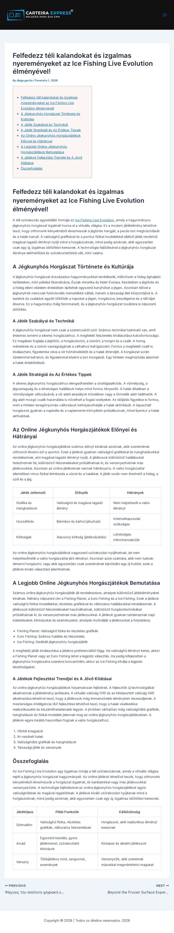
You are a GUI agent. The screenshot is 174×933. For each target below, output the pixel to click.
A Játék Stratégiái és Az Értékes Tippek (51, 130)
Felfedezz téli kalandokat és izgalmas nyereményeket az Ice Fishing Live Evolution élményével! (49, 102)
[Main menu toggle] (164, 15)
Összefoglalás (32, 168)
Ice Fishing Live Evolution (94, 220)
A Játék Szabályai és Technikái (44, 125)
